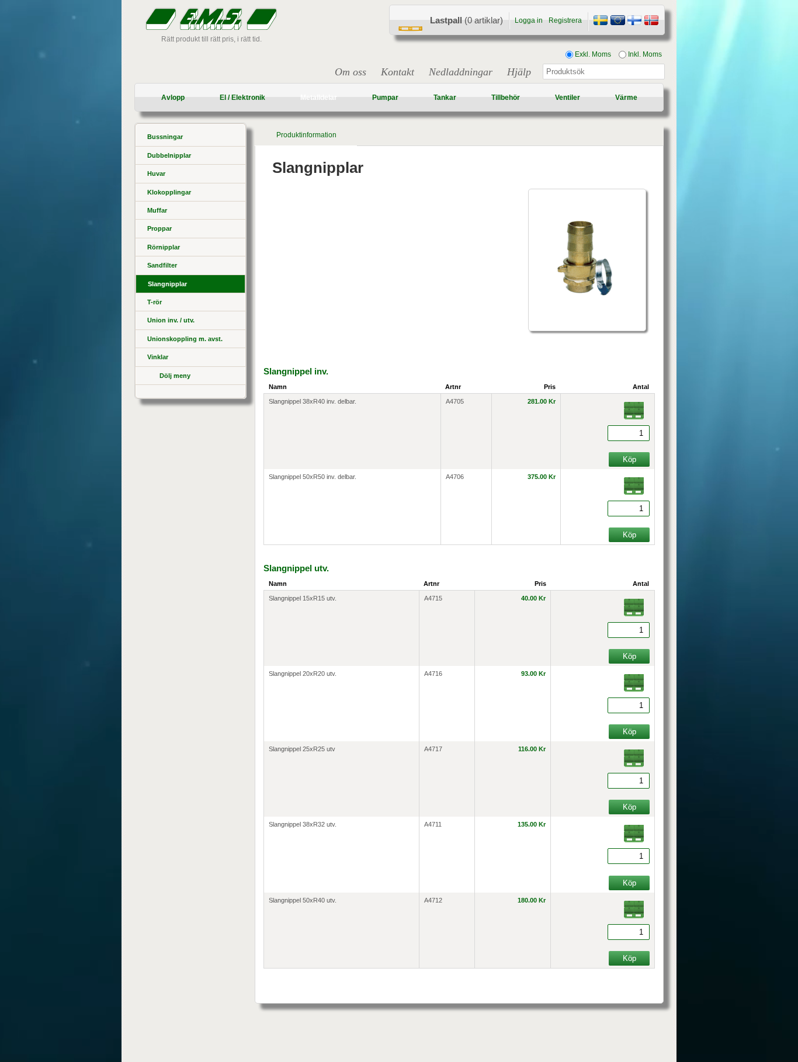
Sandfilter (162, 265)
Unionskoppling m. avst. (185, 338)
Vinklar (157, 356)
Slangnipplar (167, 283)
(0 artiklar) (466, 20)
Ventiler (567, 97)
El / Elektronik (242, 97)
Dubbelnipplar (169, 155)
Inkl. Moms (644, 54)
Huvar (156, 173)
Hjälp (519, 72)
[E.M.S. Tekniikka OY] (634, 21)
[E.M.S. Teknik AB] (601, 21)
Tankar (444, 97)
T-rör (154, 302)
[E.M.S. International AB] (617, 21)
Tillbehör (505, 97)
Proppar (159, 228)
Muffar (157, 210)
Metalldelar (318, 97)
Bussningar (165, 136)
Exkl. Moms (592, 54)
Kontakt (397, 72)
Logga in (529, 20)
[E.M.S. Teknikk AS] (651, 21)
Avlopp (173, 97)
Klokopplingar (169, 192)
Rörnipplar (163, 247)
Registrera (565, 20)
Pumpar (385, 97)
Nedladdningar (460, 72)
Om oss (350, 72)
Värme (626, 97)
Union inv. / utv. (171, 320)
